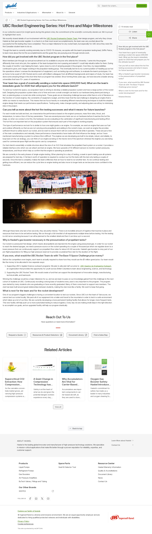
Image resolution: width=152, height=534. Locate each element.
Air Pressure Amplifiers (28, 478)
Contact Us (102, 481)
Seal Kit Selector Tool (67, 467)
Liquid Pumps (24, 467)
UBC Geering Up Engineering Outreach (95, 266)
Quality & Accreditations (107, 471)
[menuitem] (10, 12)
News (100, 478)
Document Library (105, 474)
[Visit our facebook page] (30, 498)
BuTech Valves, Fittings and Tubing (33, 481)
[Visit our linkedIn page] (36, 498)
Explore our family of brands (29, 511)
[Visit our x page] (42, 498)
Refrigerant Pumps (26, 471)
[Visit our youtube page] (48, 498)
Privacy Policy (23, 521)
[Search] (99, 6)
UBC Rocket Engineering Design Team (62, 38)
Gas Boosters (24, 474)
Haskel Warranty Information (109, 467)
